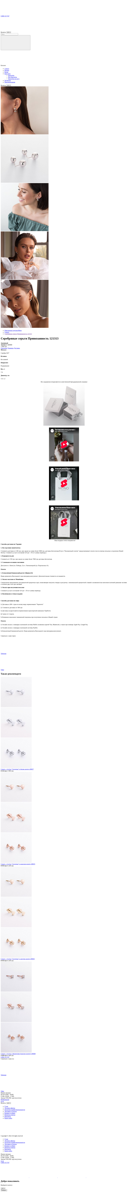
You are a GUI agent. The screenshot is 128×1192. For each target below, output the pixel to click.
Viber (2, 1091)
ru (1, 1101)
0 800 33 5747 (5, 1057)
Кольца (6, 70)
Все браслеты (12, 77)
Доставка (17, 348)
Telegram (3, 1075)
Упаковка (11, 348)
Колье (6, 72)
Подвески (7, 80)
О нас (6, 1106)
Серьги (6, 68)
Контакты (7, 1116)
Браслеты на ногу (13, 79)
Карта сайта (8, 1118)
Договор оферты (9, 1108)
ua (3, 1101)
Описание (4, 348)
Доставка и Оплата (10, 1111)
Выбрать (3, 1190)
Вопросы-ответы (9, 1115)
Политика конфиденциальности (14, 1110)
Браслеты (7, 74)
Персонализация (9, 82)
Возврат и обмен (9, 1113)
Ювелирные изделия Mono (13, 330)
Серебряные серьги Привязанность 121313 (18, 334)
